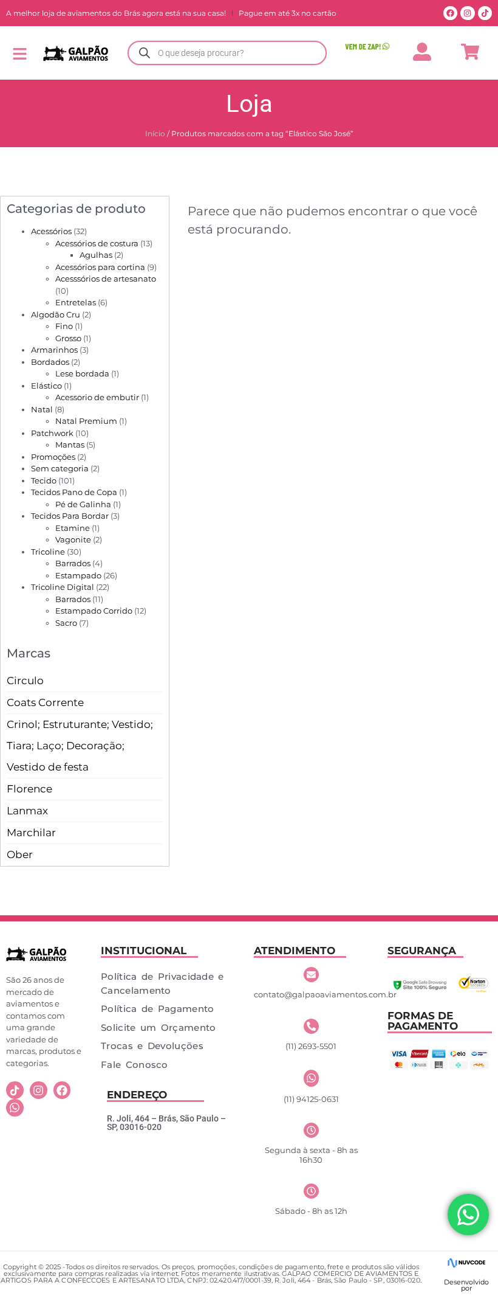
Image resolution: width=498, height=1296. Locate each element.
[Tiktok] (485, 13)
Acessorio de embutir (97, 397)
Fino (64, 326)
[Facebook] (450, 13)
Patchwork (52, 433)
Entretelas (75, 302)
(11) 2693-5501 (310, 1046)
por (466, 1288)
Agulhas (96, 255)
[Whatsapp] (15, 1108)
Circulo (25, 680)
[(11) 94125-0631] (311, 1078)
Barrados (72, 563)
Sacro (66, 623)
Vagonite (73, 539)
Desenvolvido (466, 1282)
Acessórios (51, 231)
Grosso (68, 338)
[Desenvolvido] (466, 1262)
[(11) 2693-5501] (311, 1026)
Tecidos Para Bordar (70, 516)
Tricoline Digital (62, 587)
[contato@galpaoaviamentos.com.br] (311, 974)
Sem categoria (60, 468)
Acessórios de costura (96, 243)
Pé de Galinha (83, 504)
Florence (29, 789)
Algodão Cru (55, 314)
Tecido (43, 480)
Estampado (78, 575)
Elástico (46, 385)
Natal (42, 409)
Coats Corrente (45, 702)
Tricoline (48, 551)
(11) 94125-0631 (311, 1099)
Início (155, 133)
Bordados (50, 362)
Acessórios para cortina (100, 267)
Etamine (72, 528)
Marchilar (31, 832)
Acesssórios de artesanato (105, 278)
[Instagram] (467, 13)
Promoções (53, 457)
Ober (20, 854)
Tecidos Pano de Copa (74, 492)
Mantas (69, 444)
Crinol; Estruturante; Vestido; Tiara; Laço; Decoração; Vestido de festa (80, 745)
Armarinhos (54, 350)
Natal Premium (86, 421)
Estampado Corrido (93, 610)
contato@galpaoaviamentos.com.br (325, 994)
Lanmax (27, 811)
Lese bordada (82, 373)
